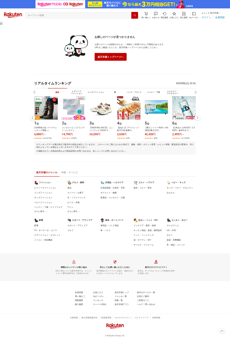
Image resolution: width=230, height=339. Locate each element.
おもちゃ (171, 193)
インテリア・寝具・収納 (145, 225)
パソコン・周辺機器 (43, 240)
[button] (155, 15)
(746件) (74, 138)
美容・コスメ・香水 (143, 188)
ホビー (170, 235)
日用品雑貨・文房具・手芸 (113, 188)
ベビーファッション (43, 202)
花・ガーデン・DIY (142, 240)
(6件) (155, 138)
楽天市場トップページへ (111, 56)
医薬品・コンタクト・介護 (113, 197)
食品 (69, 188)
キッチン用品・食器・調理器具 (148, 230)
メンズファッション (43, 193)
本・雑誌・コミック (176, 245)
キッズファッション (43, 197)
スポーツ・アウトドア (77, 225)
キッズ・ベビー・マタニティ (180, 188)
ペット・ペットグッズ (144, 235)
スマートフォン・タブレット (47, 235)
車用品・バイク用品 (110, 225)
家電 (36, 225)
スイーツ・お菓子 (75, 193)
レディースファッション (45, 188)
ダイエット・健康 (109, 193)
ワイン (70, 207)
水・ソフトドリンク (76, 197)
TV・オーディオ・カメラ (45, 230)
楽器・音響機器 (174, 240)
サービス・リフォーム (144, 245)
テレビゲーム (173, 225)
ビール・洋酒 (73, 202)
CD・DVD (171, 230)
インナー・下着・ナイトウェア (48, 207)
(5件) (128, 138)
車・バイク (106, 230)
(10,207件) (47, 138)
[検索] (134, 15)
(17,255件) (185, 138)
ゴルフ (70, 230)
